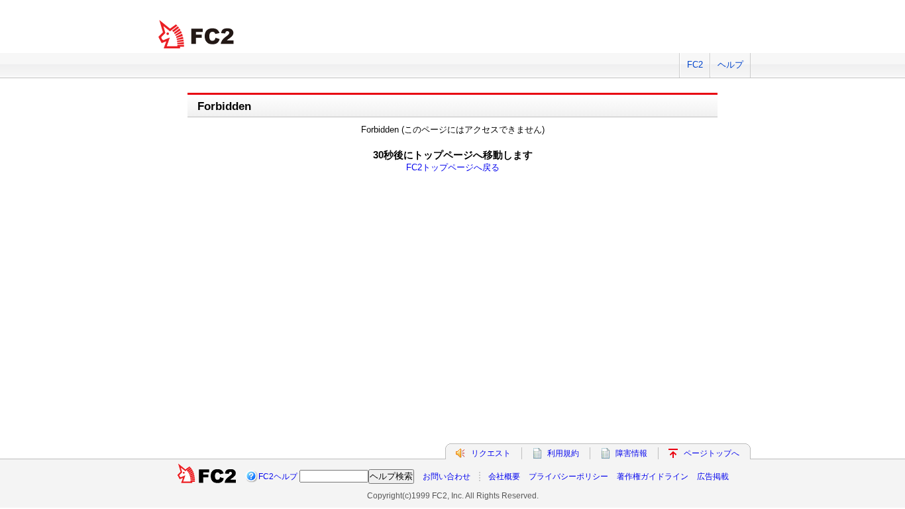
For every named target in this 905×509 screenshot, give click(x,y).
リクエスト (491, 453)
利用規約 (563, 453)
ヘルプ (730, 65)
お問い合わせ (446, 476)
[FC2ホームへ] (208, 476)
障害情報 (631, 453)
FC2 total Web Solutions (197, 35)
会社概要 (504, 476)
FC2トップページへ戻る (453, 167)
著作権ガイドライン (652, 476)
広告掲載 (713, 476)
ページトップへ (711, 453)
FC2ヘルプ (277, 476)
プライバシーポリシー (568, 476)
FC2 (695, 65)
